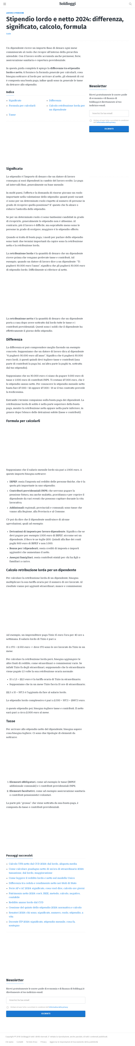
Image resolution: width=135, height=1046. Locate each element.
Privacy (43, 1042)
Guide (8, 34)
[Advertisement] (45, 143)
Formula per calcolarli (22, 105)
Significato (15, 100)
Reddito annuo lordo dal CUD (26, 902)
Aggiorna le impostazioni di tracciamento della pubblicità (74, 1042)
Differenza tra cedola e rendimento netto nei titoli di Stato (42, 883)
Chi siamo (9, 1042)
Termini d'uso (31, 1042)
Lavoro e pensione (15, 13)
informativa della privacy (58, 1007)
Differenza (55, 100)
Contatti (20, 1042)
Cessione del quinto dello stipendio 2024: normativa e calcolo (45, 907)
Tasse (12, 114)
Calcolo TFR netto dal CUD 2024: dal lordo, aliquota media (43, 864)
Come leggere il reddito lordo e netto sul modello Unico (42, 878)
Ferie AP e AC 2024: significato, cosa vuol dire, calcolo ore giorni (47, 888)
